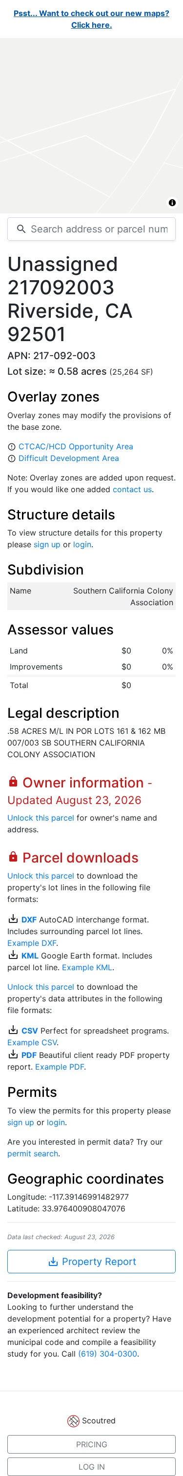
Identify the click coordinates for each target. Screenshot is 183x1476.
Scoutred (99, 1420)
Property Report (91, 1261)
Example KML (87, 967)
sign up (47, 544)
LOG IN (92, 1467)
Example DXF (31, 943)
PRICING (91, 1444)
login (82, 544)
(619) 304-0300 (107, 1354)
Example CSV (32, 1042)
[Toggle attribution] (172, 203)
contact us (132, 489)
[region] (91, 125)
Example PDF (59, 1067)
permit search (32, 1153)
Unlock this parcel (40, 818)
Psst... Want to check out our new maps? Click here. (91, 19)
